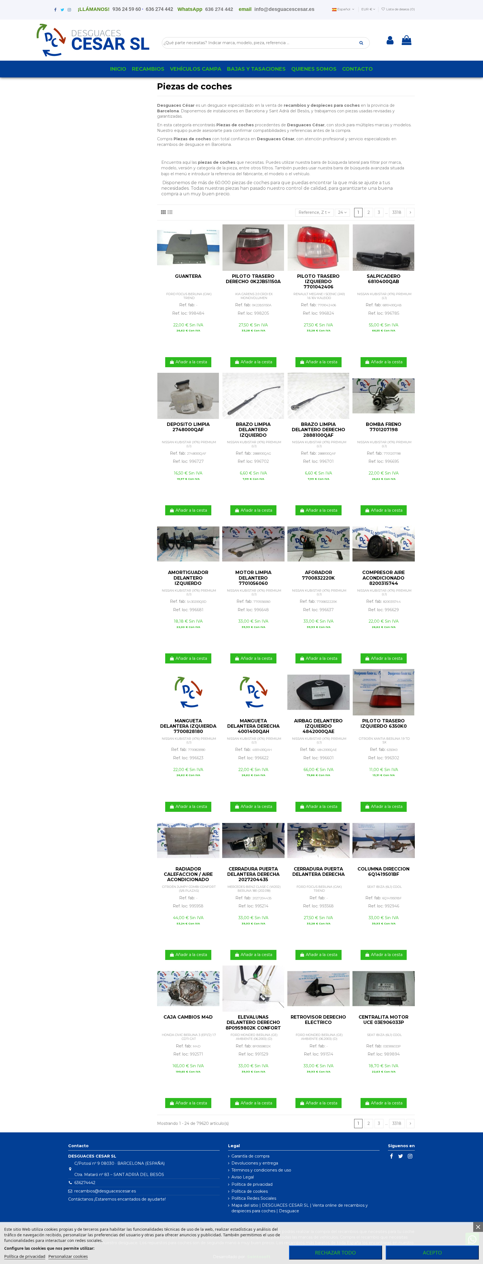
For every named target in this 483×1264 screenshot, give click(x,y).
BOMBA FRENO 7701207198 (383, 427)
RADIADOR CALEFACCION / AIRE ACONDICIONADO (188, 874)
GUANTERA (188, 276)
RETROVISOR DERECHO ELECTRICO (318, 1019)
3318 (396, 212)
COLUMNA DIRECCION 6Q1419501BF (383, 871)
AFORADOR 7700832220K (318, 575)
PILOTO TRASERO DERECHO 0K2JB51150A (253, 279)
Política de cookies (249, 1191)
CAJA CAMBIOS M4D (188, 1017)
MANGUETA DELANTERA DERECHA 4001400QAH (253, 726)
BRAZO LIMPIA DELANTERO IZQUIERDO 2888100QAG (253, 432)
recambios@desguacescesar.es (105, 1191)
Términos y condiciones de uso (261, 1170)
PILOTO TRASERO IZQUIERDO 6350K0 (384, 723)
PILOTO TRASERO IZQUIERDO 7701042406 (318, 282)
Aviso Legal (242, 1177)
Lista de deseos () (400, 9)
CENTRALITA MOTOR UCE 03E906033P (383, 1019)
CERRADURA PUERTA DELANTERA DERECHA (318, 871)
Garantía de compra (250, 1156)
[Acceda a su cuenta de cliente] (390, 40)
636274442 (84, 1182)
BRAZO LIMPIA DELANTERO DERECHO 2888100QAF (318, 430)
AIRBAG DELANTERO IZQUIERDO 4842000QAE (318, 726)
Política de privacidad (252, 1184)
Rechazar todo (335, 1252)
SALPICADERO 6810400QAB (384, 279)
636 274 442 (159, 9)
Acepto (432, 1252)
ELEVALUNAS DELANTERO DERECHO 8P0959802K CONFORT (253, 1022)
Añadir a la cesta (191, 361)
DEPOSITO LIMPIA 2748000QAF (188, 427)
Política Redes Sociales (253, 1198)
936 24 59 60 (126, 9)
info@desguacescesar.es (284, 9)
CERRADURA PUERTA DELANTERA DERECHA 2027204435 (253, 874)
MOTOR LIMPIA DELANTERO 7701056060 (253, 578)
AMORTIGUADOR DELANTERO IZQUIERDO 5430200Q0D (188, 580)
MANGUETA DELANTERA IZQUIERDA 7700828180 (188, 726)
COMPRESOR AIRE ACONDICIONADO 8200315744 (383, 578)
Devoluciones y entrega (254, 1163)
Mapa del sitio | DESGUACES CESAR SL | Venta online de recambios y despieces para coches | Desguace (299, 1208)
